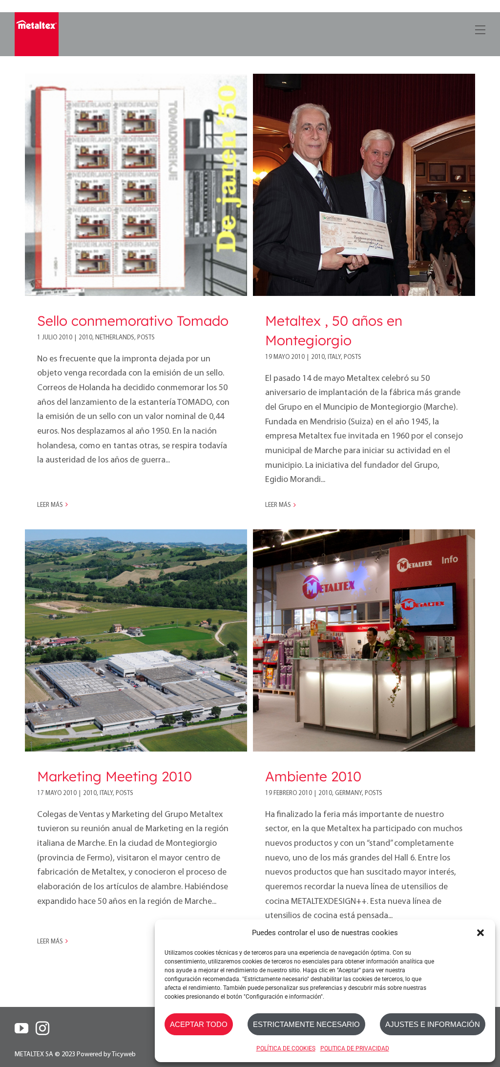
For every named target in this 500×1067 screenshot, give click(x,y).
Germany (348, 793)
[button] (480, 933)
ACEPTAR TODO (199, 1024)
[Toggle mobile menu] (479, 28)
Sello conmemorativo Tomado (133, 320)
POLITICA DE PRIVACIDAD (354, 1048)
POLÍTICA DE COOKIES (285, 1048)
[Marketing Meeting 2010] (136, 640)
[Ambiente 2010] (364, 640)
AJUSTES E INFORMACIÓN (432, 1024)
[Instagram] (42, 1028)
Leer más (50, 505)
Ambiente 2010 (313, 776)
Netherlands (114, 338)
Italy (334, 357)
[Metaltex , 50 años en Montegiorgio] (364, 185)
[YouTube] (21, 1028)
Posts (146, 338)
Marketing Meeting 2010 (114, 776)
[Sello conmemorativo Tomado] (136, 185)
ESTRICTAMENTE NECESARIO (306, 1024)
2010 (85, 338)
